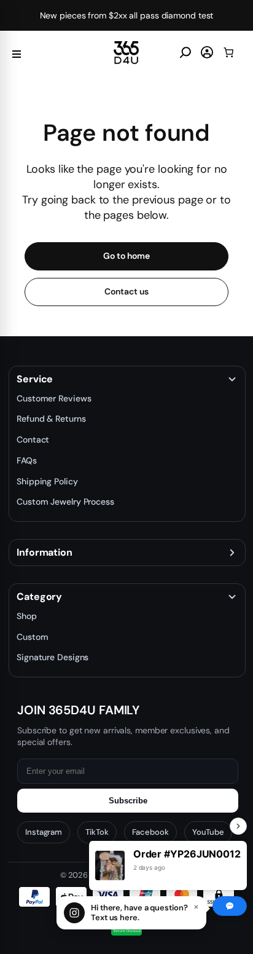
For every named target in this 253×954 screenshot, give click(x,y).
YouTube (208, 832)
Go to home (126, 255)
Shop (27, 615)
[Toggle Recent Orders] (238, 826)
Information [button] (44, 552)
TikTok (96, 832)
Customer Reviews (54, 398)
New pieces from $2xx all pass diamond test (127, 15)
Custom (32, 636)
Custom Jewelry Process (65, 501)
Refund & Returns (51, 418)
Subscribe (128, 800)
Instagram (43, 832)
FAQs (27, 460)
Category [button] (39, 596)
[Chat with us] (229, 906)
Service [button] (35, 379)
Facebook (150, 832)
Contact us (126, 291)
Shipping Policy (47, 481)
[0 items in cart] (228, 52)
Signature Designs (52, 657)
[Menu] (16, 52)
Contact (33, 439)
